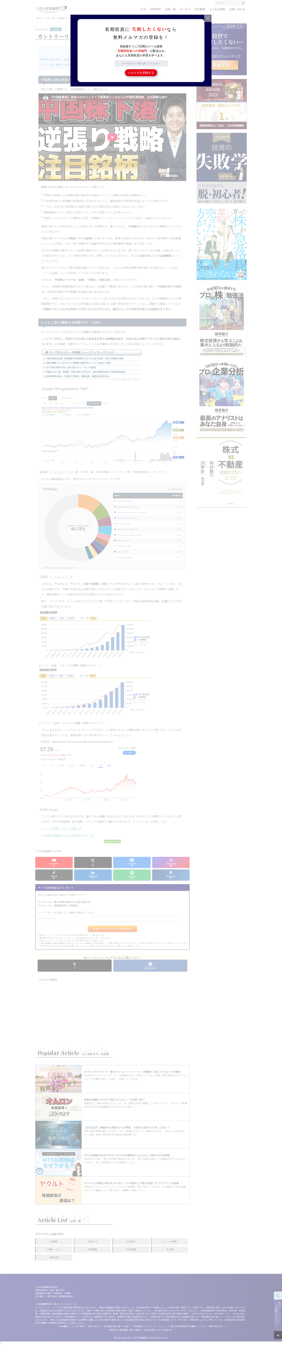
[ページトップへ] (278, 1335)
